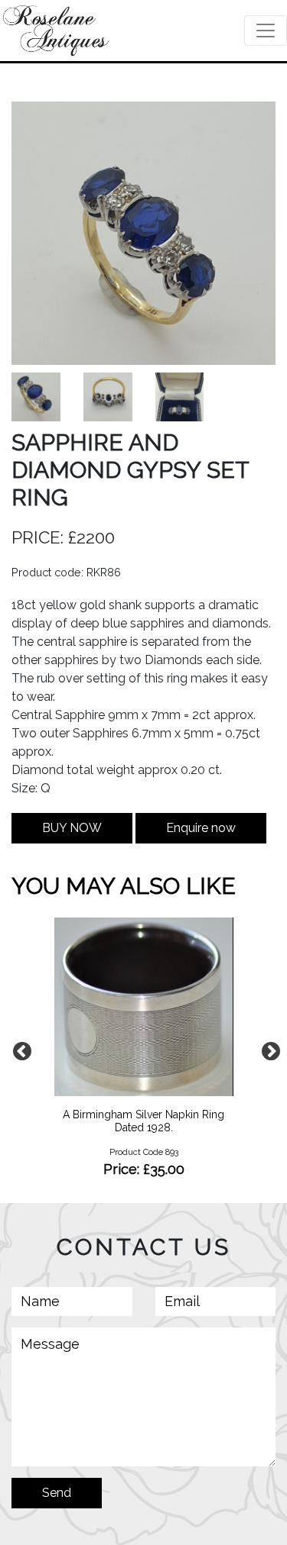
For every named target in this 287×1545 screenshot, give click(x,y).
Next (268, 1048)
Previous (19, 1048)
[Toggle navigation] (265, 30)
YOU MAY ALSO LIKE (123, 885)
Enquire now (201, 828)
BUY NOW (72, 828)
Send (56, 1492)
